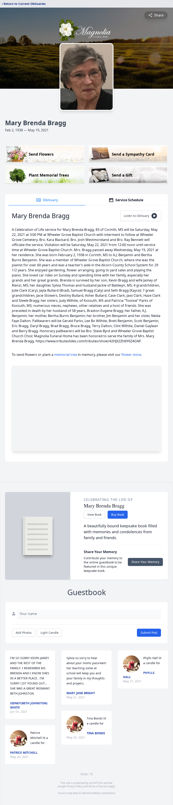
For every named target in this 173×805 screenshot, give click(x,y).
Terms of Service (98, 786)
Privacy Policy (74, 786)
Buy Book (117, 515)
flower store (131, 354)
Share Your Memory (145, 562)
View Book (94, 515)
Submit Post (149, 633)
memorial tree (65, 354)
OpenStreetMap (91, 793)
